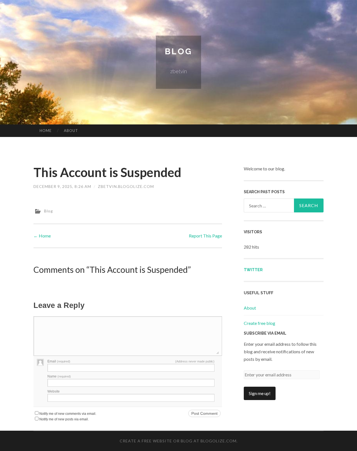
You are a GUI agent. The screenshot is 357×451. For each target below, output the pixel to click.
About (71, 130)
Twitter (253, 270)
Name (59, 376)
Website (53, 391)
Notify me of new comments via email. (67, 414)
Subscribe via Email (265, 333)
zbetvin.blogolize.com (126, 186)
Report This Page (205, 235)
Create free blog (259, 323)
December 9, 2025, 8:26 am (62, 186)
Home (46, 130)
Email (58, 361)
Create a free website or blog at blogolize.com (178, 440)
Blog (178, 51)
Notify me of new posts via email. (64, 419)
